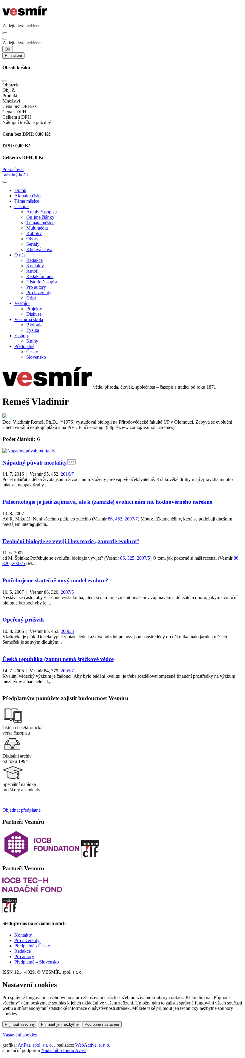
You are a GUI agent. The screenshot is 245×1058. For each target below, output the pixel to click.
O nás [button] (19, 254)
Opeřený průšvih (23, 619)
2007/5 (67, 592)
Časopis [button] (21, 206)
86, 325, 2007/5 (135, 558)
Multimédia (37, 227)
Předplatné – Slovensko (36, 961)
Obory (32, 238)
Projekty (34, 308)
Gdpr (31, 297)
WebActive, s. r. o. (92, 1045)
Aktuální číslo (27, 195)
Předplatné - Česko (32, 945)
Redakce (34, 260)
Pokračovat (13, 169)
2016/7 (67, 474)
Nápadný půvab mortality (34, 462)
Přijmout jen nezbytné (60, 1024)
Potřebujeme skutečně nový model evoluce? (55, 580)
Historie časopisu (42, 281)
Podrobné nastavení (102, 1024)
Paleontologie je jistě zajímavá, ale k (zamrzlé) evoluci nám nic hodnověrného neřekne (107, 502)
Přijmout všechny (20, 1024)
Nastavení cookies (19, 1034)
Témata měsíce (40, 222)
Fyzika (32, 330)
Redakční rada (39, 276)
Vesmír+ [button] (22, 303)
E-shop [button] (21, 335)
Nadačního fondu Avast (63, 1050)
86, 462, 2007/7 (123, 518)
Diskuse (34, 314)
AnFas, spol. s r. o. (35, 1045)
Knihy (32, 340)
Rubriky (34, 233)
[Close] (4, 81)
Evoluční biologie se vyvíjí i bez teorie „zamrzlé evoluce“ (70, 541)
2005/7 (67, 670)
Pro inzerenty (38, 292)
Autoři (32, 271)
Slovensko (36, 357)
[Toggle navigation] (4, 182)
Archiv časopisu (41, 211)
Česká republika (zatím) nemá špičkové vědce (58, 659)
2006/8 (67, 631)
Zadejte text (13, 25)
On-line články (40, 217)
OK (7, 49)
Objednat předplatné (21, 810)
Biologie (34, 324)
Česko (32, 351)
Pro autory (36, 287)
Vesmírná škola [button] (28, 319)
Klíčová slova (39, 249)
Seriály (32, 244)
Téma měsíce (26, 201)
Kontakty (35, 265)
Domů (20, 190)
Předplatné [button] (24, 346)
